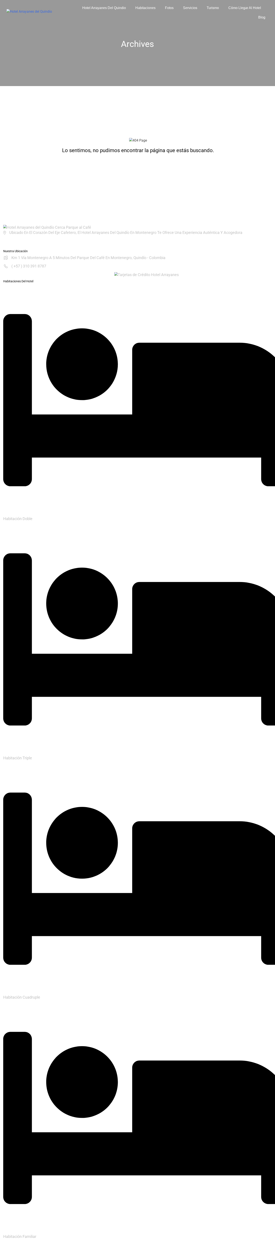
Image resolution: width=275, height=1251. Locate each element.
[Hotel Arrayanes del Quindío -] (36, 12)
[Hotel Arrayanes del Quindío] (47, 227)
